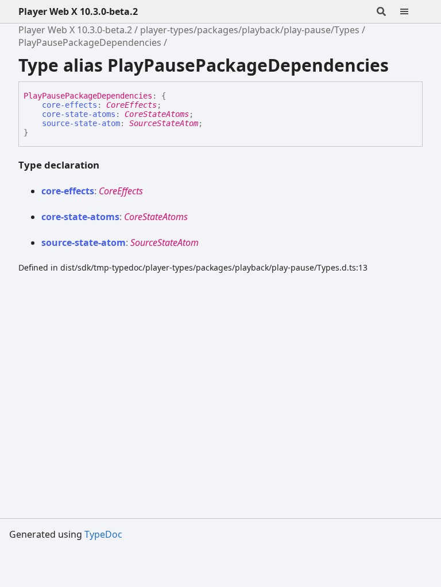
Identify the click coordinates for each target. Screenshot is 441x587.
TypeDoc (103, 534)
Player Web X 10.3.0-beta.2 (78, 11)
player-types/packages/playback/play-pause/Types (249, 30)
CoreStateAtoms (157, 114)
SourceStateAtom (163, 123)
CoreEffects (131, 104)
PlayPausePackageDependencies (89, 42)
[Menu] (411, 11)
